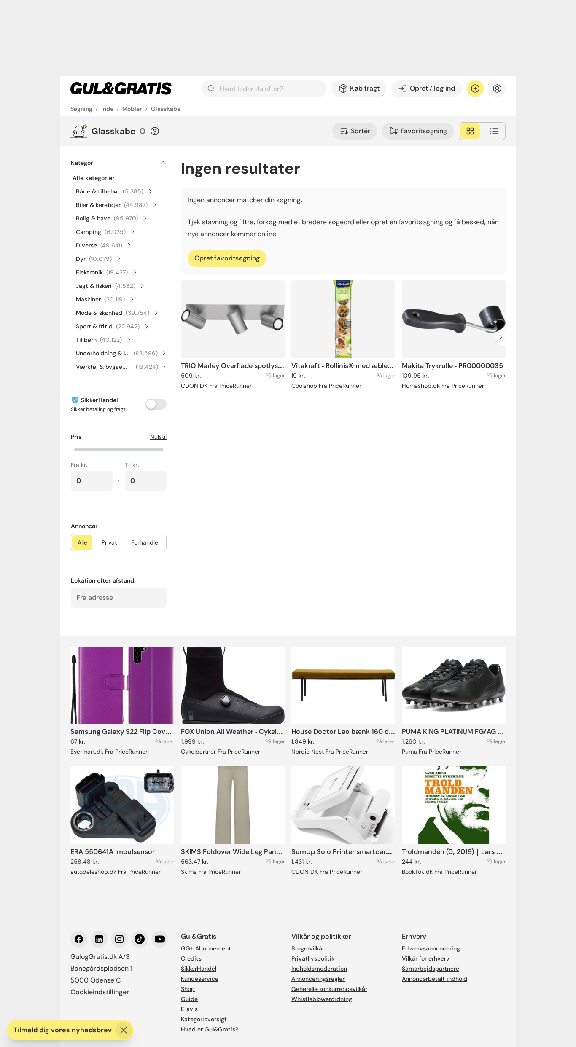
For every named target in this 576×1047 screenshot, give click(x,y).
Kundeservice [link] (199, 979)
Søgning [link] (81, 109)
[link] (121, 88)
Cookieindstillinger (99, 992)
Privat (109, 542)
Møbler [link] (132, 109)
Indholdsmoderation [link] (319, 968)
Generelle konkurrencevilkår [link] (329, 989)
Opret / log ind (432, 88)
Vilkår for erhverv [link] (425, 958)
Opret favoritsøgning (227, 258)
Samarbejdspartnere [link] (430, 968)
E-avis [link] (189, 1009)
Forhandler (145, 542)
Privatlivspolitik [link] (312, 958)
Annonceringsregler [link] (318, 979)
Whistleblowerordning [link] (321, 999)
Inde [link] (107, 109)
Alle (82, 542)
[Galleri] (470, 131)
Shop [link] (188, 989)
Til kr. (132, 465)
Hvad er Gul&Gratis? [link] (209, 1029)
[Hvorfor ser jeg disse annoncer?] (155, 131)
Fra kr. (79, 465)
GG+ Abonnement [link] (206, 948)
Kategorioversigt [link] (204, 1019)
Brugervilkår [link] (307, 948)
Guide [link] (189, 999)
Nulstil (158, 436)
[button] (119, 449)
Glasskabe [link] (165, 109)
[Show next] (503, 337)
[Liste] (494, 131)
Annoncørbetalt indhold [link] (434, 979)
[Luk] (123, 1030)
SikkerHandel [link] (198, 968)
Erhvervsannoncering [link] (431, 948)
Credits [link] (191, 958)
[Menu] (497, 88)
